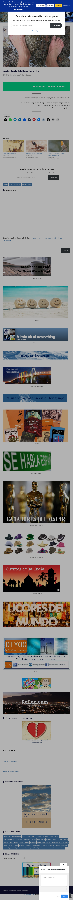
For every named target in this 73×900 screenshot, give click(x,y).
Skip (58, 896)
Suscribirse (56, 25)
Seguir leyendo (36, 31)
